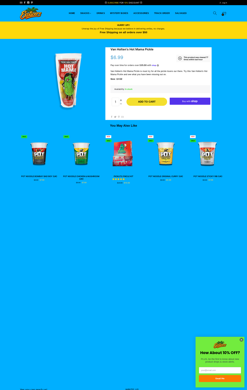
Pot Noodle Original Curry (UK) (165, 176)
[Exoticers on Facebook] (25, 2)
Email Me (219, 378)
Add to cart (147, 101)
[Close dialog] (241, 340)
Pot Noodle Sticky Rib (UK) (207, 176)
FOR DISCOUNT (124, 2)
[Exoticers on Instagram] (28, 2)
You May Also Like (123, 125)
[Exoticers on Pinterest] (32, 2)
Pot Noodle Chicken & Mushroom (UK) (81, 177)
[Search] (215, 13)
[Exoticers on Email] (21, 2)
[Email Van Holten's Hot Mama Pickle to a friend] (122, 117)
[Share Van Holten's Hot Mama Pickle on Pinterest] (119, 117)
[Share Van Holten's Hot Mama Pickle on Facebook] (111, 117)
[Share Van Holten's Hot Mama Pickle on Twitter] (115, 117)
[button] (118, 179)
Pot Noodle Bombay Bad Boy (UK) (39, 176)
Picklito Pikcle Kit (123, 176)
